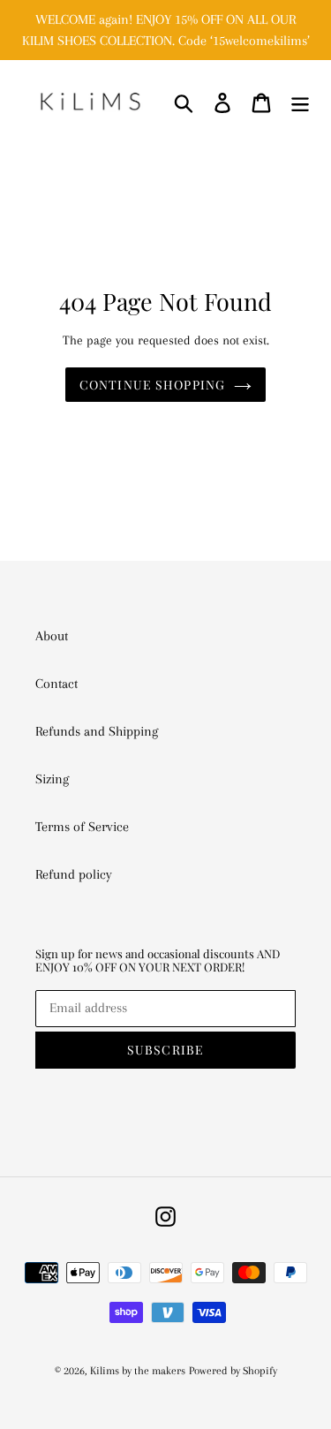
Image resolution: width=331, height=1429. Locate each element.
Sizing (52, 779)
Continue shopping (152, 384)
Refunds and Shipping (96, 731)
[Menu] (300, 102)
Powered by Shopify (233, 1371)
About (51, 636)
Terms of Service (82, 827)
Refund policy (73, 874)
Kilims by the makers (137, 1371)
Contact (56, 684)
